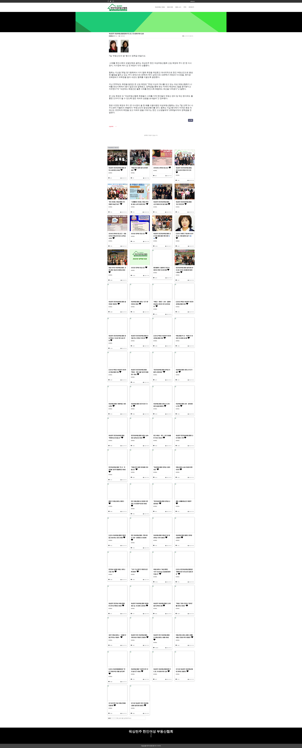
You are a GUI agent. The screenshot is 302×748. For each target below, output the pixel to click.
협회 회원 (170, 7)
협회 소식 (178, 7)
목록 (191, 120)
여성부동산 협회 (160, 7)
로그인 (193, 1)
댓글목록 (111, 126)
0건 (116, 36)
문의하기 (191, 7)
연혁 (185, 7)
